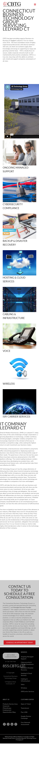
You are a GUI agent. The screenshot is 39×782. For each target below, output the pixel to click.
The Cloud (12, 512)
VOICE (6, 350)
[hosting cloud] (19, 251)
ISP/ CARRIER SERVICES (16, 416)
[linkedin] (12, 724)
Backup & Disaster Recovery (27, 669)
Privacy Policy (11, 738)
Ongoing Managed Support (27, 658)
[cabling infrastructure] (19, 324)
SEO (15, 736)
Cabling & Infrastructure (25, 680)
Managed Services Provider (22, 607)
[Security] (19, 178)
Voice (22, 685)
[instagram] (8, 724)
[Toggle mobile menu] (35, 4)
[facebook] (4, 724)
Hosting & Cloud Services (26, 674)
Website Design (8, 736)
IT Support (12, 41)
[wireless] (19, 357)
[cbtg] (19, 214)
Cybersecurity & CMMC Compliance (27, 663)
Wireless (24, 688)
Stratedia (20, 736)
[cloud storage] (19, 288)
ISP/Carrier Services (27, 692)
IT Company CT (19, 740)
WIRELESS (9, 383)
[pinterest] (15, 724)
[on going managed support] (19, 141)
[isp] (19, 390)
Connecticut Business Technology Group (26, 738)
